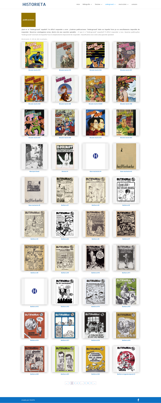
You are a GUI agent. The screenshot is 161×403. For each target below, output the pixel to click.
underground (109, 4)
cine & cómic (122, 4)
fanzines (97, 4)
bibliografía (86, 4)
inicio (78, 4)
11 (91, 383)
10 (88, 383)
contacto (134, 4)
